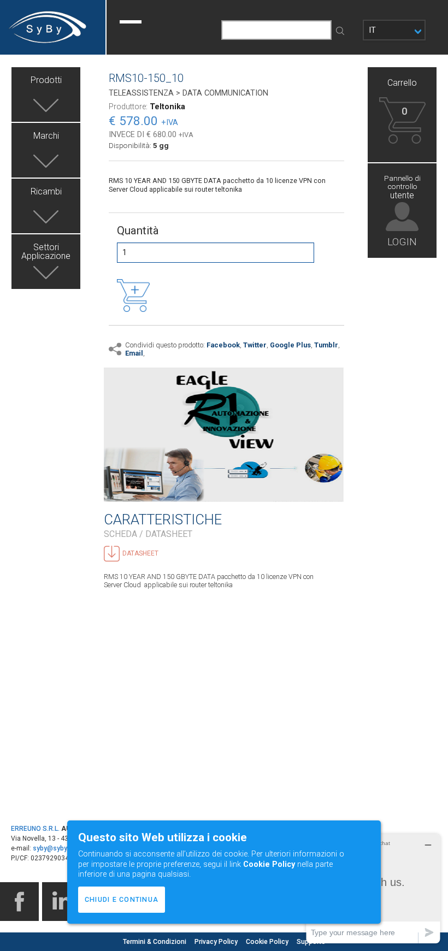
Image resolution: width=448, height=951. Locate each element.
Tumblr (326, 345)
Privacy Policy (216, 942)
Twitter (255, 345)
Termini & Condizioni (155, 942)
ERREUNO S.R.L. (35, 828)
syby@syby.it (52, 848)
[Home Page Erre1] (52, 27)
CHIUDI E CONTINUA (121, 899)
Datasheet (140, 553)
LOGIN (402, 241)
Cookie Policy (268, 942)
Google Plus (290, 345)
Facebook (223, 345)
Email (134, 353)
